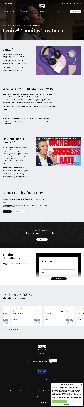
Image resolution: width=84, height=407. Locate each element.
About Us (57, 11)
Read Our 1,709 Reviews (41, 361)
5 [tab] (11, 329)
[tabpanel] (18, 316)
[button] (81, 384)
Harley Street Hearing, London (10, 390)
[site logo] (42, 6)
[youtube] (45, 353)
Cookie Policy (66, 404)
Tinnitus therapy (21, 25)
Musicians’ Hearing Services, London (43, 390)
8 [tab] (17, 329)
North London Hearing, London (26, 390)
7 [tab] (15, 329)
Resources (42, 11)
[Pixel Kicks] (43, 402)
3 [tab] (7, 329)
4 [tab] (9, 329)
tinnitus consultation (11, 69)
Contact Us (75, 11)
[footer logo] (42, 347)
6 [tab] (13, 329)
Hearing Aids (25, 11)
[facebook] (41, 353)
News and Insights (44, 380)
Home (4, 25)
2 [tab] (5, 329)
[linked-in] (43, 353)
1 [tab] (3, 329)
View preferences (75, 401)
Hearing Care (8, 11)
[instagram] (38, 353)
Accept (59, 401)
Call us (7, 211)
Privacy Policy (30, 396)
